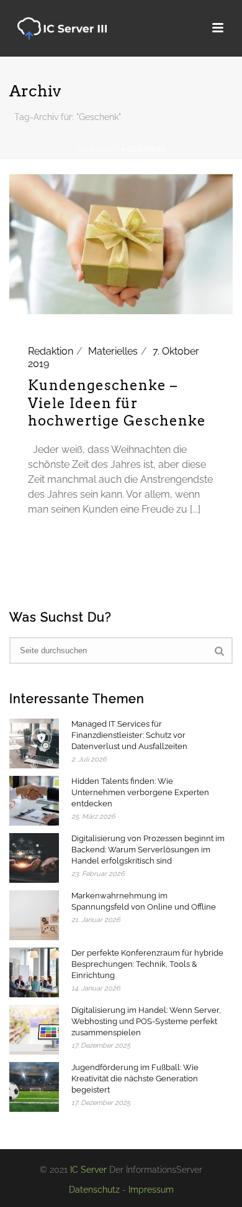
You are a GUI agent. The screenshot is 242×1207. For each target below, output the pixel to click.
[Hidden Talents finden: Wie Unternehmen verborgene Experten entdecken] (34, 801)
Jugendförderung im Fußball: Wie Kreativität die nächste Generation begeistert (135, 1078)
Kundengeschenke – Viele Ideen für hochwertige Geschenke (117, 403)
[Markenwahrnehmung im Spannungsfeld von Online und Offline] (34, 915)
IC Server (88, 1170)
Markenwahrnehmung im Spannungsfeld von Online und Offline (143, 901)
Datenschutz (94, 1190)
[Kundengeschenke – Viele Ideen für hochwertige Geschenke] (121, 243)
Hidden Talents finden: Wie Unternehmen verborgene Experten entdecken (140, 792)
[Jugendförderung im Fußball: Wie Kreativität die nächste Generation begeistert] (34, 1087)
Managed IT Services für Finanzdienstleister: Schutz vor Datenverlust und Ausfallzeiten (129, 735)
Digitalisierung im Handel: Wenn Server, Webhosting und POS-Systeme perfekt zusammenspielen (146, 1021)
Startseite (98, 149)
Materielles (113, 351)
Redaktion (50, 351)
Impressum (151, 1190)
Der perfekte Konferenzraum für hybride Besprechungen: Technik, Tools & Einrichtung (147, 964)
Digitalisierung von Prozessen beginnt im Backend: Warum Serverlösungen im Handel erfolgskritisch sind (148, 849)
